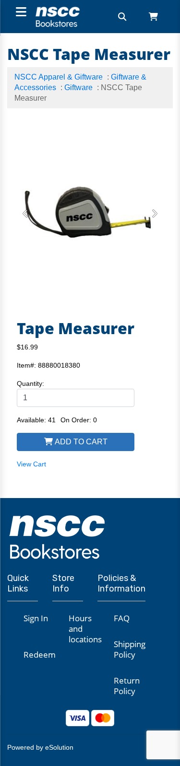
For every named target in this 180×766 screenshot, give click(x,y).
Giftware (78, 87)
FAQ (122, 618)
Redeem (40, 654)
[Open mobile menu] (19, 12)
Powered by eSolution (40, 747)
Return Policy (127, 685)
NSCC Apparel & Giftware (58, 77)
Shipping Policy (129, 649)
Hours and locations (85, 629)
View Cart (31, 464)
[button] (25, 214)
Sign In (36, 618)
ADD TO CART (80, 442)
